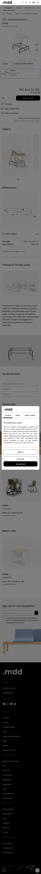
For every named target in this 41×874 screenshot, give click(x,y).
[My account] (26, 2)
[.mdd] (7, 2)
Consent (20, 458)
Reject (20, 451)
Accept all (20, 463)
